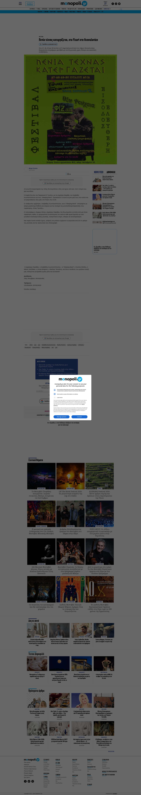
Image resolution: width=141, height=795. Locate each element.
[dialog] (70, 397)
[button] (70, 397)
